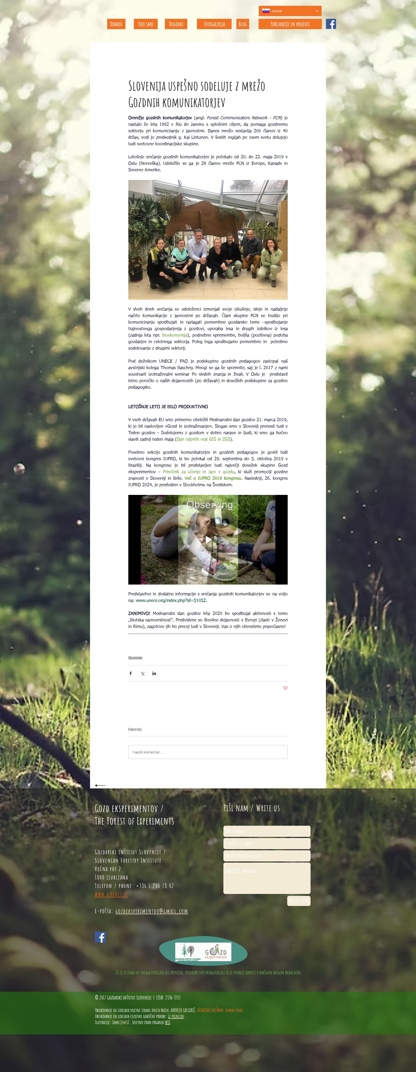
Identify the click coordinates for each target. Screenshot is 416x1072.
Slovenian (135, 657)
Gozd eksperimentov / (129, 808)
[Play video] (208, 540)
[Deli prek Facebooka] (130, 673)
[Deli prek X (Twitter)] (142, 673)
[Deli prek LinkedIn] (154, 673)
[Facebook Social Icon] (331, 24)
